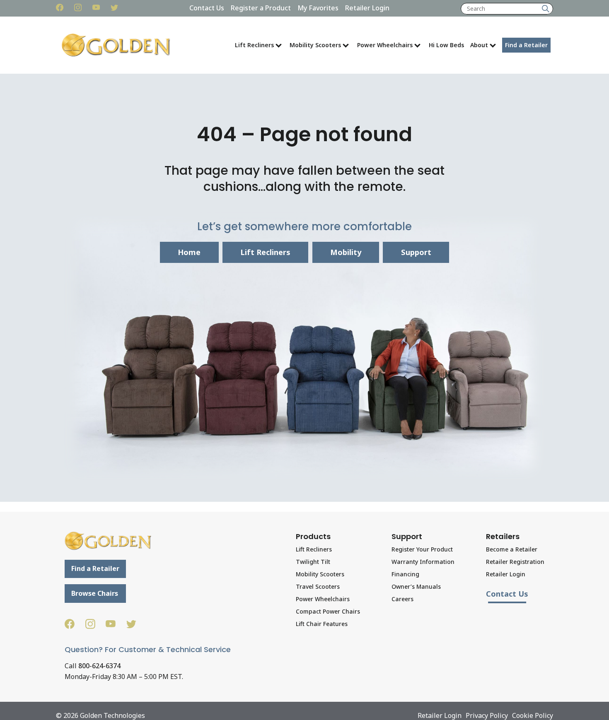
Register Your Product (422, 549)
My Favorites (317, 7)
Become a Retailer (511, 549)
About (479, 45)
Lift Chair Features (322, 624)
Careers (402, 599)
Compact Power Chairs (328, 611)
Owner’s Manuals (416, 586)
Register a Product (261, 7)
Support (416, 252)
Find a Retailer (526, 45)
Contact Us (206, 7)
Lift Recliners (254, 45)
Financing (405, 574)
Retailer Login (367, 7)
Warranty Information (423, 562)
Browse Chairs (94, 593)
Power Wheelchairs (385, 45)
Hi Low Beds (446, 45)
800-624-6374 (99, 665)
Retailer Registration (515, 562)
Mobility (345, 252)
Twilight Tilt (313, 562)
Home (189, 252)
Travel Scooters (318, 586)
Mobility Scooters (315, 45)
